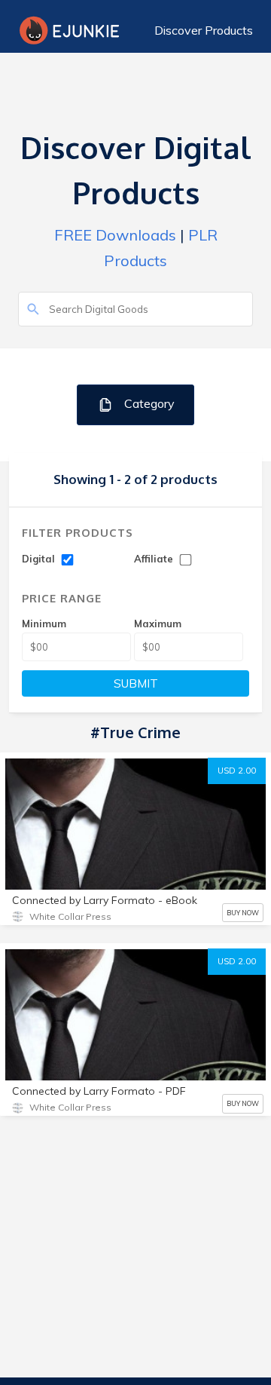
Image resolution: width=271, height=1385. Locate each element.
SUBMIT (136, 683)
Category (148, 403)
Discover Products (203, 30)
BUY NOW (243, 913)
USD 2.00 (237, 770)
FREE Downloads (115, 234)
